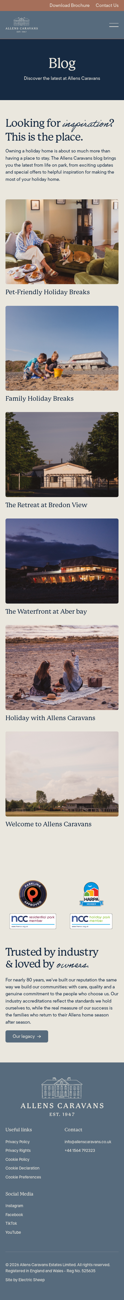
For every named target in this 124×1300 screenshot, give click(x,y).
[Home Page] (21, 25)
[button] (114, 25)
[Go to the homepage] (62, 1096)
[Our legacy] (26, 1036)
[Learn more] (62, 250)
